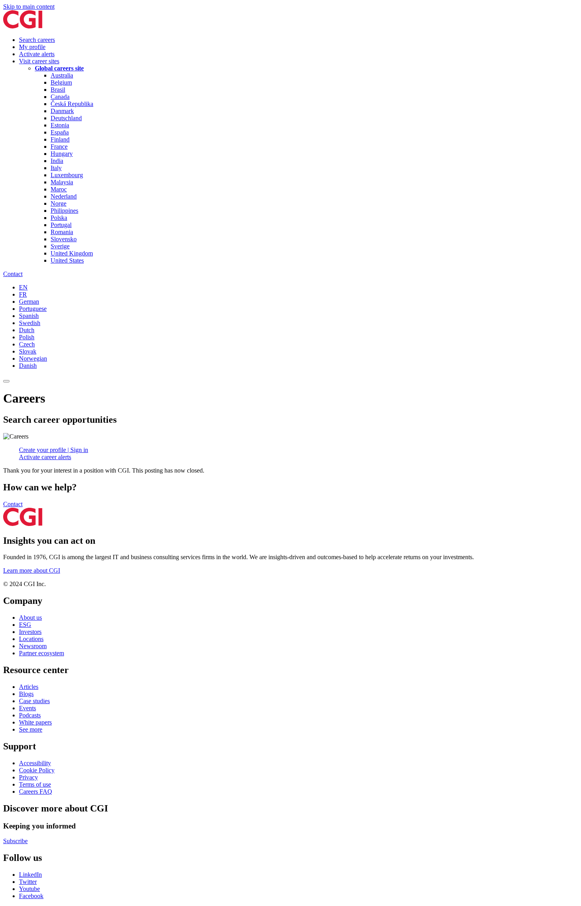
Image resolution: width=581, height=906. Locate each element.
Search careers (37, 39)
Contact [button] (13, 504)
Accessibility (35, 763)
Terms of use (35, 784)
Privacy (28, 777)
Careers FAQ (35, 791)
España (60, 132)
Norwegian (33, 358)
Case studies (34, 701)
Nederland (64, 196)
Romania (62, 232)
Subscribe (15, 841)
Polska (59, 217)
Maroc (59, 189)
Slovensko (64, 239)
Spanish (29, 315)
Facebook (31, 896)
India (57, 160)
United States (67, 260)
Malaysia (62, 182)
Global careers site (59, 68)
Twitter (28, 881)
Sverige (60, 246)
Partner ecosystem (41, 653)
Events (27, 708)
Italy (56, 168)
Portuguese (33, 308)
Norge (58, 203)
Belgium (61, 82)
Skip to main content (29, 6)
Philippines (64, 210)
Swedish (29, 323)
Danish (28, 365)
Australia (62, 75)
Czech (27, 344)
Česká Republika (72, 103)
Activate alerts (37, 54)
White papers (35, 722)
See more (30, 729)
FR (23, 294)
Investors (30, 631)
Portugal (61, 224)
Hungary (62, 153)
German (29, 301)
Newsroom (33, 646)
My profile (32, 47)
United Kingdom (72, 253)
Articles (28, 686)
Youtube (29, 888)
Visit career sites (39, 61)
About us (30, 617)
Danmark (62, 111)
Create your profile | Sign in (53, 449)
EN (23, 287)
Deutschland (66, 118)
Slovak (27, 351)
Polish (26, 337)
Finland (60, 139)
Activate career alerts (45, 457)
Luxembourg (67, 175)
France (59, 146)
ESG (25, 624)
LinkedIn (30, 874)
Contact (13, 273)
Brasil (58, 89)
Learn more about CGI (31, 570)
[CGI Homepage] (22, 26)
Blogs (26, 693)
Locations (31, 639)
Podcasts (30, 715)
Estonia (60, 125)
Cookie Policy (37, 770)
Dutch (26, 330)
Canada (60, 96)
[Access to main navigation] (6, 381)
